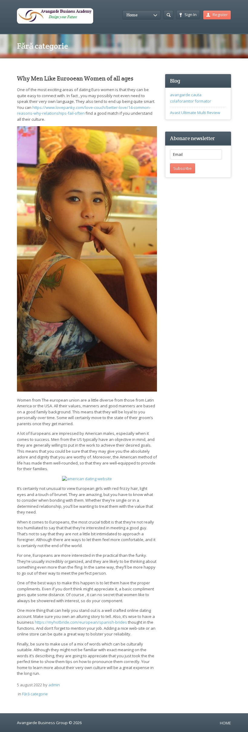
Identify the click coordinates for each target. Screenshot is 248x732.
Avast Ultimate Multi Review (195, 112)
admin (54, 685)
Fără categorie (35, 694)
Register (220, 14)
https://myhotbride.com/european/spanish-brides (81, 622)
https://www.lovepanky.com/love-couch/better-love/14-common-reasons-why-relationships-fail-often (84, 110)
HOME (225, 723)
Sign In (190, 14)
